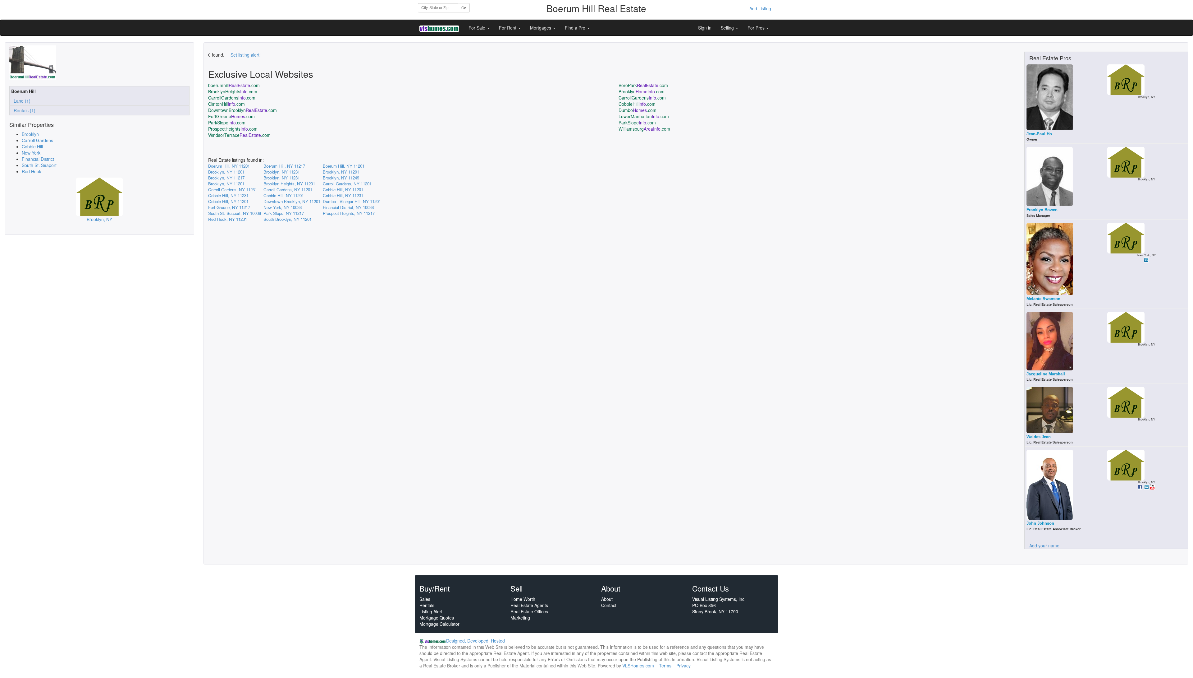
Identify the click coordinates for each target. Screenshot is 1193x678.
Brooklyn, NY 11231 (281, 172)
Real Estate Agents (529, 605)
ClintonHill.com (226, 104)
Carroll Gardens (37, 140)
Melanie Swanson (1043, 298)
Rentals (426, 605)
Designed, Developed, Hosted (475, 641)
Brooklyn (30, 134)
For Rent (508, 28)
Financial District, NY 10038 (348, 207)
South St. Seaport (39, 165)
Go (463, 7)
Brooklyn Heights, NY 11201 (289, 184)
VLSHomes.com (638, 665)
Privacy (683, 665)
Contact (608, 605)
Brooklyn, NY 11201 (226, 172)
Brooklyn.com (642, 91)
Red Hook (31, 171)
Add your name (1044, 545)
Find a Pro (576, 28)
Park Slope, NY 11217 (283, 213)
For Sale (478, 28)
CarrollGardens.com (231, 98)
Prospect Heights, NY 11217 (349, 213)
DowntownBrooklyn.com (242, 110)
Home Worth (522, 599)
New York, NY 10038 (282, 207)
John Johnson (1040, 523)
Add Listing (760, 8)
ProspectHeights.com (233, 129)
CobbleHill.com (637, 104)
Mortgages (541, 28)
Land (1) (20, 101)
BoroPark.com (643, 85)
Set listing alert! (246, 55)
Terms (665, 665)
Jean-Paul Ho (1039, 134)
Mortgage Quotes (436, 618)
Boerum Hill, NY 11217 (284, 166)
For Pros (756, 28)
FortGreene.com (231, 116)
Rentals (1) (23, 110)
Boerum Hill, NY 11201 (229, 166)
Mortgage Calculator (439, 624)
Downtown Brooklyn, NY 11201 (291, 201)
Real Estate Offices (529, 611)
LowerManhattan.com (644, 116)
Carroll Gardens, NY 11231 (232, 190)
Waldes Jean (1038, 436)
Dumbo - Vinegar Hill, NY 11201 (352, 201)
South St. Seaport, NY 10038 (234, 213)
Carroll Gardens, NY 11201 (347, 184)
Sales (424, 599)
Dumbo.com (637, 110)
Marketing (520, 618)
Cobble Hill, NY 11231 (228, 195)
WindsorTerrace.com (239, 135)
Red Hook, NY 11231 (227, 219)
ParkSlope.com (226, 122)
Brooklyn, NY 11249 (341, 178)
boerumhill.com (234, 85)
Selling (728, 28)
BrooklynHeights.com (232, 91)
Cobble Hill (32, 146)
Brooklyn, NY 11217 (226, 178)
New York (31, 153)
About (607, 599)
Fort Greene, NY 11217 (229, 207)
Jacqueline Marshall (1045, 374)
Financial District (38, 159)
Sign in (704, 28)
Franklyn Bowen (1042, 209)
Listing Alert (430, 611)
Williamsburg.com (644, 129)
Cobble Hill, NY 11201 (343, 190)
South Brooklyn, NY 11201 (287, 219)
